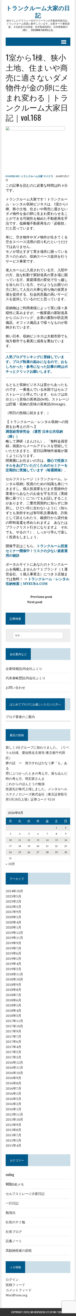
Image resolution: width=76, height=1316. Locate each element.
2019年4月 (13, 963)
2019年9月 (13, 943)
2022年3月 (13, 906)
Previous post (41, 596)
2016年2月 (13, 1104)
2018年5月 (13, 1005)
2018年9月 (13, 984)
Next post (34, 602)
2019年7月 (13, 948)
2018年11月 (14, 974)
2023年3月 (13, 896)
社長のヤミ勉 (15, 1221)
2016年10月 (14, 1073)
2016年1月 (13, 1109)
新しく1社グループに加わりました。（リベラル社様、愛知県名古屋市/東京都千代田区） (37, 752)
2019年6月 (13, 953)
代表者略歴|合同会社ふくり (25, 677)
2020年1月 (13, 927)
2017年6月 (13, 1041)
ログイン (12, 1279)
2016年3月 (13, 1098)
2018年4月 (13, 1010)
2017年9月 (13, 1031)
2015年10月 (14, 1119)
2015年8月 (13, 1130)
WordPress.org (16, 1295)
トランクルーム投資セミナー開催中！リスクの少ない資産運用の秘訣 (37, 550)
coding (10, 1174)
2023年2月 (13, 901)
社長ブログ (14, 1231)
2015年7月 (13, 1135)
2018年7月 (13, 995)
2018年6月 (13, 1000)
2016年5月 (13, 1093)
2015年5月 (13, 1140)
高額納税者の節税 (19, 1250)
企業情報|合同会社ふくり (24, 668)
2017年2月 (13, 1057)
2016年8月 (13, 1083)
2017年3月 (13, 1052)
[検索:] (38, 635)
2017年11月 (14, 1021)
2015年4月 (13, 1145)
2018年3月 (13, 1015)
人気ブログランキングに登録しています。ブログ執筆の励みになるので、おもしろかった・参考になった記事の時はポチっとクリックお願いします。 (37, 363)
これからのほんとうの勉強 (25, 784)
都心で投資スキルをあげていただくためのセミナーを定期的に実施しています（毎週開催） (37, 465)
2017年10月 (14, 1026)
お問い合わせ (15, 687)
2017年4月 (13, 1047)
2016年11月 (14, 1067)
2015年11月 (14, 1114)
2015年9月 (13, 1124)
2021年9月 (13, 911)
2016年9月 (13, 1078)
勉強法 (10, 1212)
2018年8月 (13, 989)
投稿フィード (15, 1285)
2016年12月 (14, 1062)
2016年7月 (13, 1088)
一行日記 (12, 1203)
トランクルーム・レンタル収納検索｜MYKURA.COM (37, 581)
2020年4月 (13, 922)
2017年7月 (13, 1036)
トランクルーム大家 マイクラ (37, 176)
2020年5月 (13, 917)
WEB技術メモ (15, 1184)
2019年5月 (13, 958)
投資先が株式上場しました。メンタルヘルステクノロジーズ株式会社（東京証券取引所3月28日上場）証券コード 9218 (36, 794)
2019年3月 (13, 969)
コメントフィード (19, 1290)
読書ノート (14, 1240)
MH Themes (59, 1312)
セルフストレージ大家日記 (25, 1193)
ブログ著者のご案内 (20, 716)
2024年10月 (14, 891)
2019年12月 (14, 932)
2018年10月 (14, 979)
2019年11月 (14, 937)
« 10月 (10, 864)
